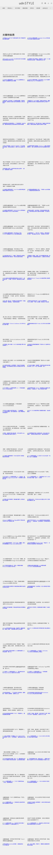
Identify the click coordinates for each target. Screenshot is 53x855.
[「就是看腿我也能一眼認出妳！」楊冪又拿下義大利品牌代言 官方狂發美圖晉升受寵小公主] (38, 766)
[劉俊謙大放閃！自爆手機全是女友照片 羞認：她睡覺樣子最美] (14, 175)
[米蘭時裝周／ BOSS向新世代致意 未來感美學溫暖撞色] (38, 788)
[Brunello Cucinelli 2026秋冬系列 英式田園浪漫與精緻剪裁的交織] (14, 66)
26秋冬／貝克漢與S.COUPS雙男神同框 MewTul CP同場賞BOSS (39, 96)
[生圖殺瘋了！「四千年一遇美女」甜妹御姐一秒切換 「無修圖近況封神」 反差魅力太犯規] (38, 240)
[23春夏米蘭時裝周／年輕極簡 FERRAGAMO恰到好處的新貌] (38, 678)
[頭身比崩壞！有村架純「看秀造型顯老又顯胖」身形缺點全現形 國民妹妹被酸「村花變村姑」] (38, 217)
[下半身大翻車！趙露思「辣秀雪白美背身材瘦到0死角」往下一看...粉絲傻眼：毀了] (38, 372)
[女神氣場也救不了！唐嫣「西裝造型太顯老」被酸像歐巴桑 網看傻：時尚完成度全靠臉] (14, 262)
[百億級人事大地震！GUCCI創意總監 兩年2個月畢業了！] (14, 351)
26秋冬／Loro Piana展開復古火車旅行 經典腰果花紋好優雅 (14, 96)
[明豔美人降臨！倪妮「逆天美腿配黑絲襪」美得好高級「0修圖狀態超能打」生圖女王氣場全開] (38, 262)
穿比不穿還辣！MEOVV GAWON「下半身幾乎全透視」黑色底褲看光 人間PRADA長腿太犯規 (14, 163)
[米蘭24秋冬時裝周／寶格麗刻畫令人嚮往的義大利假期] (14, 506)
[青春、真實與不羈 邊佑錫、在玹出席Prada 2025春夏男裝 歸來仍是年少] (14, 440)
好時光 (32, 8)
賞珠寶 (38, 8)
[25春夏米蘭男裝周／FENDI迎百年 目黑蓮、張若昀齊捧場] (14, 463)
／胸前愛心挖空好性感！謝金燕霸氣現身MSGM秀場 (39, 840)
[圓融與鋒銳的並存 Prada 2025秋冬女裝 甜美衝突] (38, 330)
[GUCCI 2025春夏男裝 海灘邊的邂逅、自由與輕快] (38, 417)
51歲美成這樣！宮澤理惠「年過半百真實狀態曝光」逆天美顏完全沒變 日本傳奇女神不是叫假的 (14, 383)
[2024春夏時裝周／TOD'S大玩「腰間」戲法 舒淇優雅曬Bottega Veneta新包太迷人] (14, 550)
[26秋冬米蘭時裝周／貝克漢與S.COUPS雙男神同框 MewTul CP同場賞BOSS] (38, 87)
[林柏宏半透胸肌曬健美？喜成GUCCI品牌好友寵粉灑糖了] (38, 351)
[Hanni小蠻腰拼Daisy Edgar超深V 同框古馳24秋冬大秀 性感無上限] (14, 527)
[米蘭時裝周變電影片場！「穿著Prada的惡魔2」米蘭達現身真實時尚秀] (38, 196)
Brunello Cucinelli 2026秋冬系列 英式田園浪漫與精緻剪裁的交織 (13, 75)
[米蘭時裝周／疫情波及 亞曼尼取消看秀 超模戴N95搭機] (14, 809)
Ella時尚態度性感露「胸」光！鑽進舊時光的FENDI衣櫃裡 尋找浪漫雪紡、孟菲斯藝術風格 (14, 776)
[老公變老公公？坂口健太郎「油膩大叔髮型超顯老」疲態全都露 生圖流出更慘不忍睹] (38, 130)
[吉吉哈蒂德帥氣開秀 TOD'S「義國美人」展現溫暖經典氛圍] (14, 720)
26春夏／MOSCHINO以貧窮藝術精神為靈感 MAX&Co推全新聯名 (13, 227)
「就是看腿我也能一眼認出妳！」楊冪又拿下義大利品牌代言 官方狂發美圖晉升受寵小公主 (39, 776)
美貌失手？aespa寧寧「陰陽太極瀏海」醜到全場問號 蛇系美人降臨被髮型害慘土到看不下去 (39, 118)
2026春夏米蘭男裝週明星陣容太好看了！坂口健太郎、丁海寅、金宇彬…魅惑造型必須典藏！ (14, 295)
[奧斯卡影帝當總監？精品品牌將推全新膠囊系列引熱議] (14, 614)
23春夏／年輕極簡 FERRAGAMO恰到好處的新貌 (36, 688)
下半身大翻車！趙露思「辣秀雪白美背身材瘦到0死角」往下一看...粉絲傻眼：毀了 (39, 382)
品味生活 (45, 8)
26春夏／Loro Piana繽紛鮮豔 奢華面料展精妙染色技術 (14, 206)
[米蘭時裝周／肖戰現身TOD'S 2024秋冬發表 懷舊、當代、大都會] (38, 483)
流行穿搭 (17, 8)
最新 (4, 8)
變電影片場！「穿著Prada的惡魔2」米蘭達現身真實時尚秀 (38, 206)
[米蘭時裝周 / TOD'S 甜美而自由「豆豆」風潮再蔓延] (14, 788)
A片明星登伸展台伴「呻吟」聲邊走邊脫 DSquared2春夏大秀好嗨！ (13, 582)
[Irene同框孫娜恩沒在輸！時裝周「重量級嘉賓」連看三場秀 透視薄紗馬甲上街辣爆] (14, 635)
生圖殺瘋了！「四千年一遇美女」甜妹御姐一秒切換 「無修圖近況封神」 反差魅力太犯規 (39, 250)
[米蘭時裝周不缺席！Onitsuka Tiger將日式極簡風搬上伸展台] (38, 658)
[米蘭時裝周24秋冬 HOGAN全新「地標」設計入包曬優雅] (38, 463)
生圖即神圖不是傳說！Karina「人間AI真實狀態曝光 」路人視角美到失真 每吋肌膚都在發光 (39, 163)
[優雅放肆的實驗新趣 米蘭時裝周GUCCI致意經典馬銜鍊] (38, 572)
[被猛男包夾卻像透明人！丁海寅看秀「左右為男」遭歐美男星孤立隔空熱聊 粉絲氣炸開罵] (14, 130)
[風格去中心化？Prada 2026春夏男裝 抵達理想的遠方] (38, 285)
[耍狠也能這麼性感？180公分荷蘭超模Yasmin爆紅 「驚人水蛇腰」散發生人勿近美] (38, 308)
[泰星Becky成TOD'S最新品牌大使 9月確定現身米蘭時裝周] (14, 45)
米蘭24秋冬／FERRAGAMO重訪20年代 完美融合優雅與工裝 (38, 516)
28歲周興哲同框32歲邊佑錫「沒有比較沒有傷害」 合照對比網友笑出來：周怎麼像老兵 (39, 450)
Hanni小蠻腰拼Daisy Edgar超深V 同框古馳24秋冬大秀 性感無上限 (14, 537)
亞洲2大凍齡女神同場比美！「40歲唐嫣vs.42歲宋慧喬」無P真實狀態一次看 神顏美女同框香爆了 (14, 428)
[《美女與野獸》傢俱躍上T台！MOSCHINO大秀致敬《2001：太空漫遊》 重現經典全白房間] (14, 743)
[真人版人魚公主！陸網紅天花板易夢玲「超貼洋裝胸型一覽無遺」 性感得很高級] (14, 308)
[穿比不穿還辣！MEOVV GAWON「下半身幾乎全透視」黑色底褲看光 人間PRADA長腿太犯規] (14, 153)
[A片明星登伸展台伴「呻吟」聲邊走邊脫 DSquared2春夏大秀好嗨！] (14, 572)
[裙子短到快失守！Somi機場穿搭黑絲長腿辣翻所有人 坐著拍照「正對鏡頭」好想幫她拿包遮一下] (38, 527)
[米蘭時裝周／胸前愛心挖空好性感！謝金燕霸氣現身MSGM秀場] (38, 830)
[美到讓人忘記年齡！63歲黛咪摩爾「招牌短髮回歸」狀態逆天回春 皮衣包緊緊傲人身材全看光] (14, 108)
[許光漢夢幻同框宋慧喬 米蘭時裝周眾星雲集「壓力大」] (14, 658)
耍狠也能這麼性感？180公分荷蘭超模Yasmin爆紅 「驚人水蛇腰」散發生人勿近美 (38, 318)
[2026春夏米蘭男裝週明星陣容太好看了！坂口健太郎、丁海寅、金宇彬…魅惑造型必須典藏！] (14, 285)
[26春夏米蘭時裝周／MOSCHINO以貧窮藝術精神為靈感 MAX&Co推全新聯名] (14, 217)
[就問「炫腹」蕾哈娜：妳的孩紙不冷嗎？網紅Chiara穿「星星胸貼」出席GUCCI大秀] (38, 720)
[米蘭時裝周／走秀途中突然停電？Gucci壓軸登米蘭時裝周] (14, 830)
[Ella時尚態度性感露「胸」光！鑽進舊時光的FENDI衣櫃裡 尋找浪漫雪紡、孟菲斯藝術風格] (14, 766)
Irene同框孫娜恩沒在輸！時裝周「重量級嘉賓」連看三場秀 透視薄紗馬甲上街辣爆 (14, 645)
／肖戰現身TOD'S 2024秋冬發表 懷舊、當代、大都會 (38, 493)
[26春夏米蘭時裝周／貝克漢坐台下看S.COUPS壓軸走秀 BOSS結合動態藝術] (14, 240)
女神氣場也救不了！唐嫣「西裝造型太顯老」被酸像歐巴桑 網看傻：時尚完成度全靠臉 (14, 273)
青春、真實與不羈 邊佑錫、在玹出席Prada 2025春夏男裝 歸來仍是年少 (13, 450)
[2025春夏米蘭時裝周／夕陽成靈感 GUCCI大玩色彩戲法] (14, 395)
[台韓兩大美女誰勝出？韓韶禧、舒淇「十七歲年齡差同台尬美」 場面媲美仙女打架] (38, 66)
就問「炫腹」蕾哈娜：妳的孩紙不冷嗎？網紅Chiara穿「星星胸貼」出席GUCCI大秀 (39, 731)
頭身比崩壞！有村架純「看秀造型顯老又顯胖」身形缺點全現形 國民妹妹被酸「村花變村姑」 (39, 228)
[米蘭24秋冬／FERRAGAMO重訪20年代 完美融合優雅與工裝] (38, 506)
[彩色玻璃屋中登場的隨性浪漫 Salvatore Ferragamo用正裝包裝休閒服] (38, 699)
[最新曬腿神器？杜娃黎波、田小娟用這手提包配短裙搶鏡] (38, 593)
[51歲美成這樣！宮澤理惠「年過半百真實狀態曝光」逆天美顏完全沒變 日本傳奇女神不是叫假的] (14, 372)
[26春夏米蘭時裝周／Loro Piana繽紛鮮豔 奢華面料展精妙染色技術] (14, 196)
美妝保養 (25, 8)
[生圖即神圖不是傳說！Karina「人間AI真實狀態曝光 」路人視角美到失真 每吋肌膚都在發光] (38, 153)
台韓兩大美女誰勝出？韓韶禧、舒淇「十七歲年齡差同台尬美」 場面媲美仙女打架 (39, 75)
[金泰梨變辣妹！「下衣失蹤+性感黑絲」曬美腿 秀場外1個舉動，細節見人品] (14, 699)
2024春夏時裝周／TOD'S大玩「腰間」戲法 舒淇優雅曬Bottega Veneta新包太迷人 (14, 560)
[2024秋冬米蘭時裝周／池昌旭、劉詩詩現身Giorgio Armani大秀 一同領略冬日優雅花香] (14, 483)
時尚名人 (10, 8)
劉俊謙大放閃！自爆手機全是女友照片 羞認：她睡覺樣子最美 (14, 185)
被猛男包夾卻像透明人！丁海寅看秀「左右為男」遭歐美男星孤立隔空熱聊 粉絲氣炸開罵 (14, 140)
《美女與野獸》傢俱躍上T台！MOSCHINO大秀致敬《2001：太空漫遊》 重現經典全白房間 (14, 753)
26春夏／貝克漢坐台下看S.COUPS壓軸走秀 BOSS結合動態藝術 (13, 249)
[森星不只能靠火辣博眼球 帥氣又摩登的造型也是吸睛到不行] (38, 809)
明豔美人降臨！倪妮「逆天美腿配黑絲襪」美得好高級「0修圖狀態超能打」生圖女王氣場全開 (38, 273)
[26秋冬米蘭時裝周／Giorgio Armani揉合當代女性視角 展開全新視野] (38, 45)
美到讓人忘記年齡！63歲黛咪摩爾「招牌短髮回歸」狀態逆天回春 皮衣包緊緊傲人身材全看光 (14, 118)
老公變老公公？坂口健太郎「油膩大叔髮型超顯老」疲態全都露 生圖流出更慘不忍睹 (39, 140)
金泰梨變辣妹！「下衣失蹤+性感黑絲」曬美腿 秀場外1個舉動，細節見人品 (13, 709)
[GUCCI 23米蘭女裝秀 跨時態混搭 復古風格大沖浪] (38, 635)
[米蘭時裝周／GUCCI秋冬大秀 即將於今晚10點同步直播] (38, 743)
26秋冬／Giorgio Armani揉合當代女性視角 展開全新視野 (39, 54)
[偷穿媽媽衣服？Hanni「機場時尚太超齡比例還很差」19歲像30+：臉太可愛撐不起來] (38, 395)
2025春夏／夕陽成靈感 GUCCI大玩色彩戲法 (12, 404)
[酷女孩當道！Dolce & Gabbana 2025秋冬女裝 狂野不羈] (14, 330)
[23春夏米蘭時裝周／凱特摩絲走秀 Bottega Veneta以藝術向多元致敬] (14, 678)
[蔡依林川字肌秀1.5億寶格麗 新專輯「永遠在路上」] (38, 614)
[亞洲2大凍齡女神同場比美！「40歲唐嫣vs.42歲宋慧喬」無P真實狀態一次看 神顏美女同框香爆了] (14, 417)
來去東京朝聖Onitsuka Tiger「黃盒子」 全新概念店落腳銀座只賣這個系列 (39, 559)
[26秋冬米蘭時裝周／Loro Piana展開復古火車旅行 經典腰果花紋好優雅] (14, 87)
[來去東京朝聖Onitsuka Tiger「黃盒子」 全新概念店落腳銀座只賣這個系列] (38, 550)
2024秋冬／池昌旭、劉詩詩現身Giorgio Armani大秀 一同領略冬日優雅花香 (14, 494)
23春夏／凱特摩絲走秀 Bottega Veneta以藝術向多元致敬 (12, 688)
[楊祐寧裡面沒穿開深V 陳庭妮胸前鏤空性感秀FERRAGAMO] (14, 593)
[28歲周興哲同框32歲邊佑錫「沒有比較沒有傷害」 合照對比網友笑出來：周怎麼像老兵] (38, 440)
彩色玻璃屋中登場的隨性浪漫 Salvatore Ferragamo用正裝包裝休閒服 (39, 709)
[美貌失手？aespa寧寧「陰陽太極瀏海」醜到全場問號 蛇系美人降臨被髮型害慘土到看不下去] (38, 108)
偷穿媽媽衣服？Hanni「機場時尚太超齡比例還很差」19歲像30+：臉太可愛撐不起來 (39, 405)
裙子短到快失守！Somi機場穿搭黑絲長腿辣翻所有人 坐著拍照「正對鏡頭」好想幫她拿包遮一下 (39, 537)
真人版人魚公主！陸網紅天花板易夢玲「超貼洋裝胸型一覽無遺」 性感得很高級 (14, 317)
